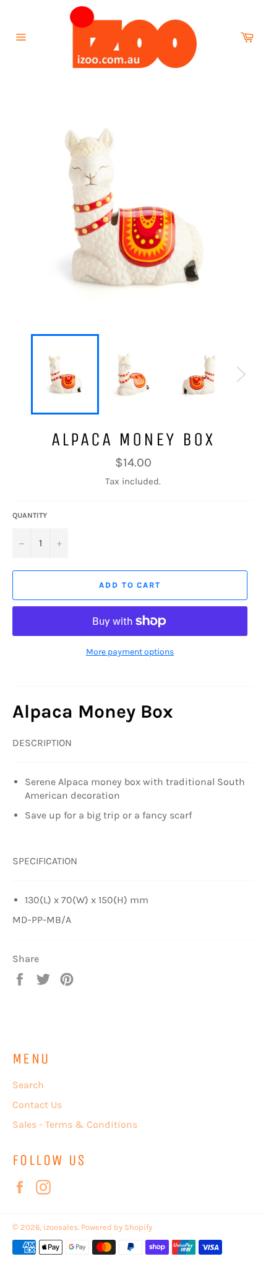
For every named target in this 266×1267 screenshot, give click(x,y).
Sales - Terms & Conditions (74, 1124)
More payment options (130, 651)
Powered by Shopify (116, 1227)
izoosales (60, 1227)
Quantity (29, 515)
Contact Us (37, 1104)
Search (28, 1085)
